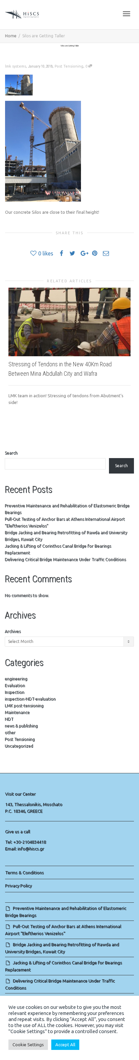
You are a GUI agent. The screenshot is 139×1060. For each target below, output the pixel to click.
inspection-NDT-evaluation (30, 699)
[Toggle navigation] (126, 13)
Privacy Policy (18, 885)
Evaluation (15, 685)
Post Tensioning (69, 66)
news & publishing (21, 726)
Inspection (14, 692)
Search (11, 453)
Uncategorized (19, 746)
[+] (69, 322)
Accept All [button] (65, 1044)
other (10, 732)
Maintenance (17, 712)
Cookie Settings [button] (28, 1044)
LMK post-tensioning (24, 705)
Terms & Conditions (24, 872)
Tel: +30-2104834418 (25, 842)
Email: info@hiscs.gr (24, 848)
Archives (13, 631)
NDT (9, 719)
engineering (16, 679)
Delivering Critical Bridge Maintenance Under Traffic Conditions (65, 559)
